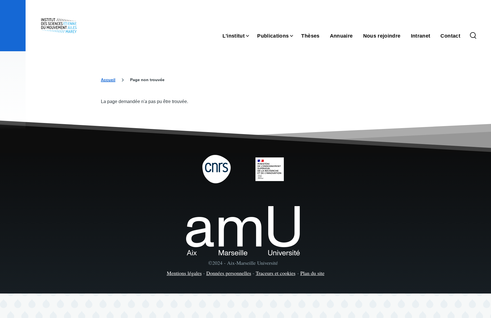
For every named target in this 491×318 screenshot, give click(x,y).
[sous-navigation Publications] (295, 36)
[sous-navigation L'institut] (251, 36)
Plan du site (312, 273)
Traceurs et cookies (276, 273)
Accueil (108, 79)
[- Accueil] (59, 25)
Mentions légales (184, 273)
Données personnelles (228, 273)
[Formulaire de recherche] (473, 35)
